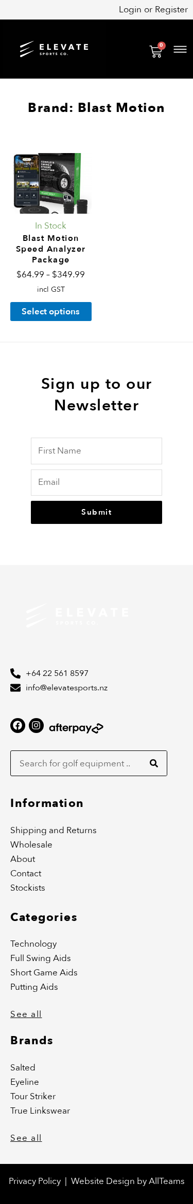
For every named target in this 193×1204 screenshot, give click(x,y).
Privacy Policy (35, 1181)
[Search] (154, 763)
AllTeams (167, 1181)
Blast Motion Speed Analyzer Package (51, 249)
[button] (134, 49)
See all (26, 1014)
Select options (51, 311)
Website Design (104, 1181)
